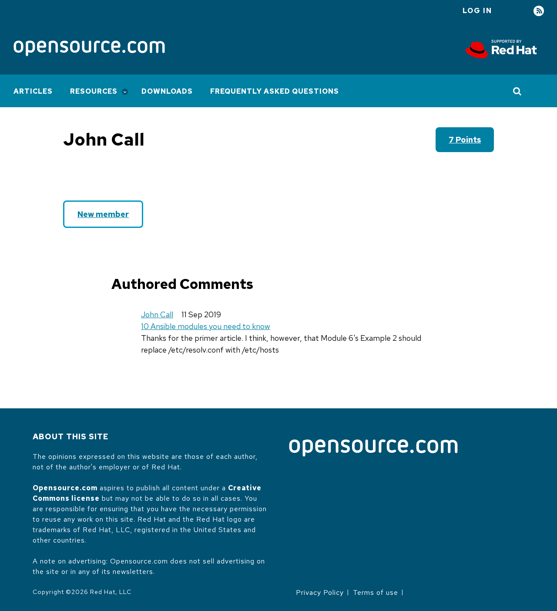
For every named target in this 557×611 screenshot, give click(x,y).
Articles (33, 91)
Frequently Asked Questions (274, 91)
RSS (539, 11)
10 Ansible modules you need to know (205, 326)
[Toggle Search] (517, 91)
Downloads (167, 91)
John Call (157, 314)
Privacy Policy (320, 592)
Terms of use (375, 592)
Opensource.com (65, 487)
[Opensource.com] (89, 49)
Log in (477, 10)
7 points (465, 140)
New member (103, 214)
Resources (93, 91)
